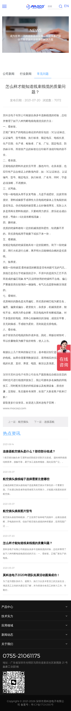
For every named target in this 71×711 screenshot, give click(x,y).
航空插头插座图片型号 (17, 511)
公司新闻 (8, 73)
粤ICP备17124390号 (42, 704)
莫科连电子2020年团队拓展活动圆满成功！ (31, 575)
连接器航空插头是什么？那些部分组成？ (44, 423)
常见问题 (43, 73)
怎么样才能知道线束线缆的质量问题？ (27, 543)
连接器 (60, 374)
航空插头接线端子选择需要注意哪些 (18, 423)
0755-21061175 (21, 655)
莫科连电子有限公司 (14, 115)
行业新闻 (25, 73)
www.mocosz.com (14, 408)
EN (66, 6)
